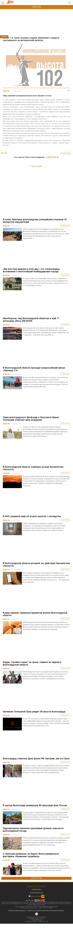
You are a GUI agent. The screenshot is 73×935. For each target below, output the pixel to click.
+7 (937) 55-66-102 (52, 157)
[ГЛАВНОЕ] (36, 65)
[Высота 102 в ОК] (38, 900)
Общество (6, 91)
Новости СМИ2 (36, 166)
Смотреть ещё (36, 878)
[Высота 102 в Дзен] (41, 900)
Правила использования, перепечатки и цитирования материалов (45, 910)
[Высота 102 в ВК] (36, 900)
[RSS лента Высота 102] (44, 900)
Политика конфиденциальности (17, 910)
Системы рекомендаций (36, 892)
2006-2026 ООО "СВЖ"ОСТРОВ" (36, 886)
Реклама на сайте (36, 889)
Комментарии (66, 153)
